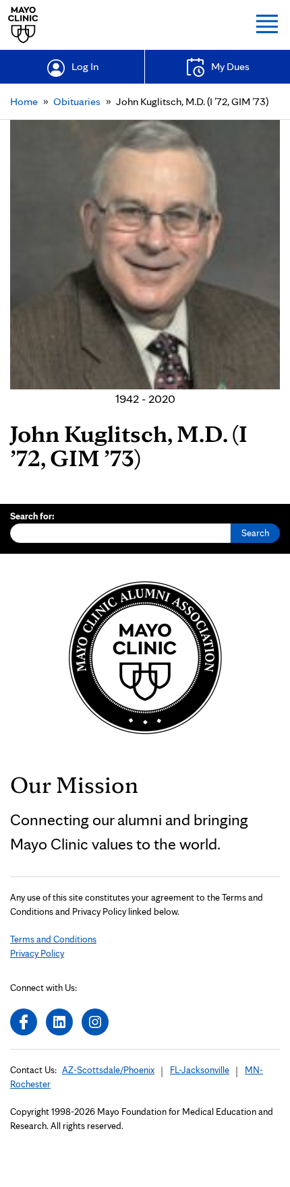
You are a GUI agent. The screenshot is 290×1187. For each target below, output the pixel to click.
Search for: (32, 516)
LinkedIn (59, 1021)
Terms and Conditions (53, 939)
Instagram (95, 1021)
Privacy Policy (37, 953)
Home (24, 101)
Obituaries (76, 101)
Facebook (23, 1021)
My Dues (230, 66)
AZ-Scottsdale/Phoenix (108, 1069)
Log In (84, 66)
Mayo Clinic (23, 25)
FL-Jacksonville (199, 1069)
